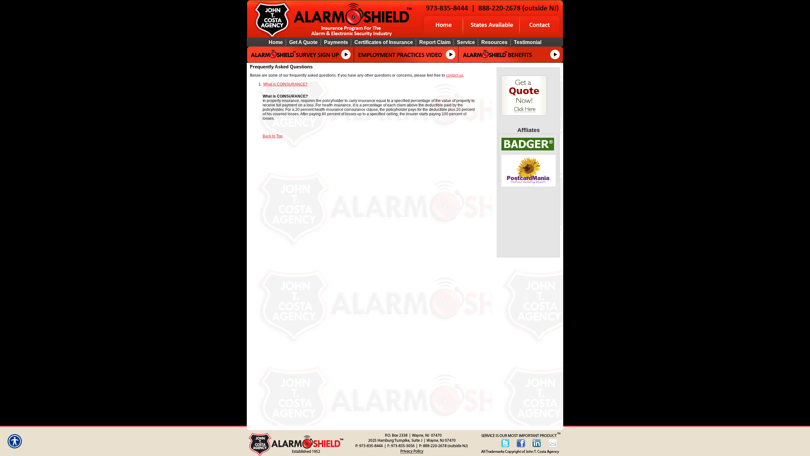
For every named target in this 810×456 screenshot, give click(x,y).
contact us (454, 75)
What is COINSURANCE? (285, 84)
